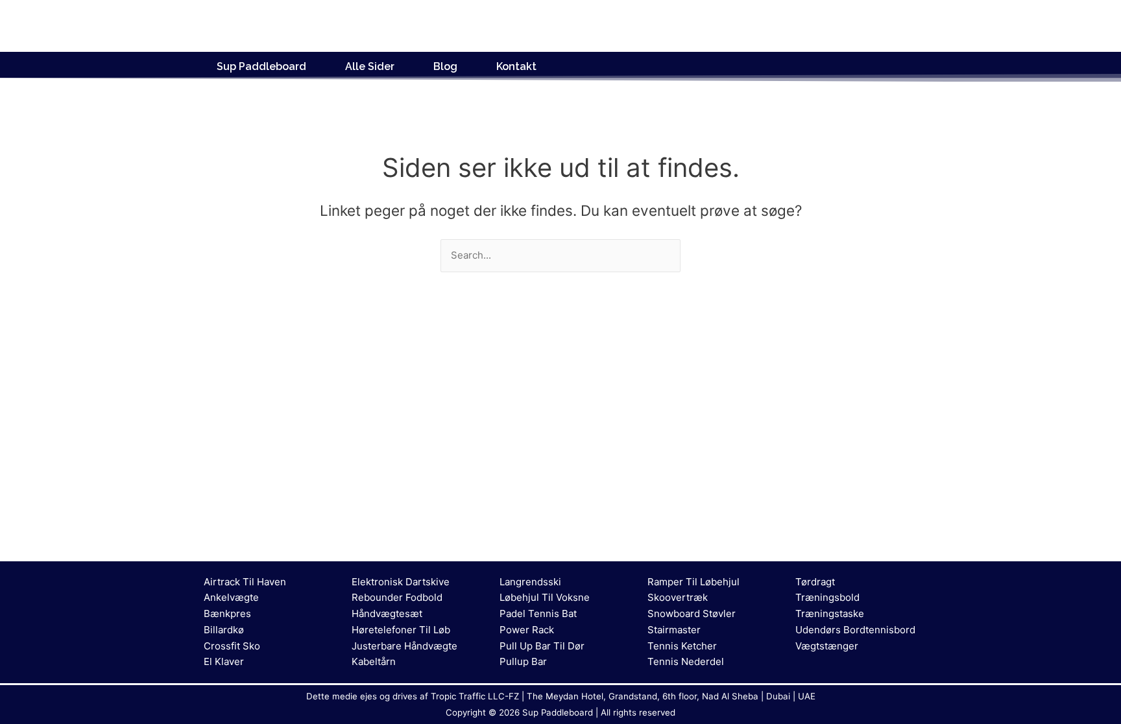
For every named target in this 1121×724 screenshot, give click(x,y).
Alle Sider (369, 66)
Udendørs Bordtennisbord (855, 630)
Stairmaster (674, 630)
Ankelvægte (231, 597)
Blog (445, 66)
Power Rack (527, 630)
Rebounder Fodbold (397, 597)
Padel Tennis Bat (538, 613)
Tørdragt (815, 582)
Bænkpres (227, 613)
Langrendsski (530, 582)
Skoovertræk (677, 597)
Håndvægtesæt (387, 613)
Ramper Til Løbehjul (693, 582)
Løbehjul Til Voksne (545, 597)
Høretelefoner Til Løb (401, 630)
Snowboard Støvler (691, 613)
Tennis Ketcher (682, 646)
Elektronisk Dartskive (401, 582)
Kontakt (516, 66)
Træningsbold (827, 597)
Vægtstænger (826, 646)
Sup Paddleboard (261, 66)
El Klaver (224, 661)
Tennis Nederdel (685, 661)
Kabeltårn (374, 661)
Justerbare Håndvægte (404, 646)
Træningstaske (829, 613)
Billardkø (224, 630)
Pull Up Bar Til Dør (542, 646)
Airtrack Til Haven (245, 582)
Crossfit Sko (232, 646)
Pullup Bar (523, 661)
